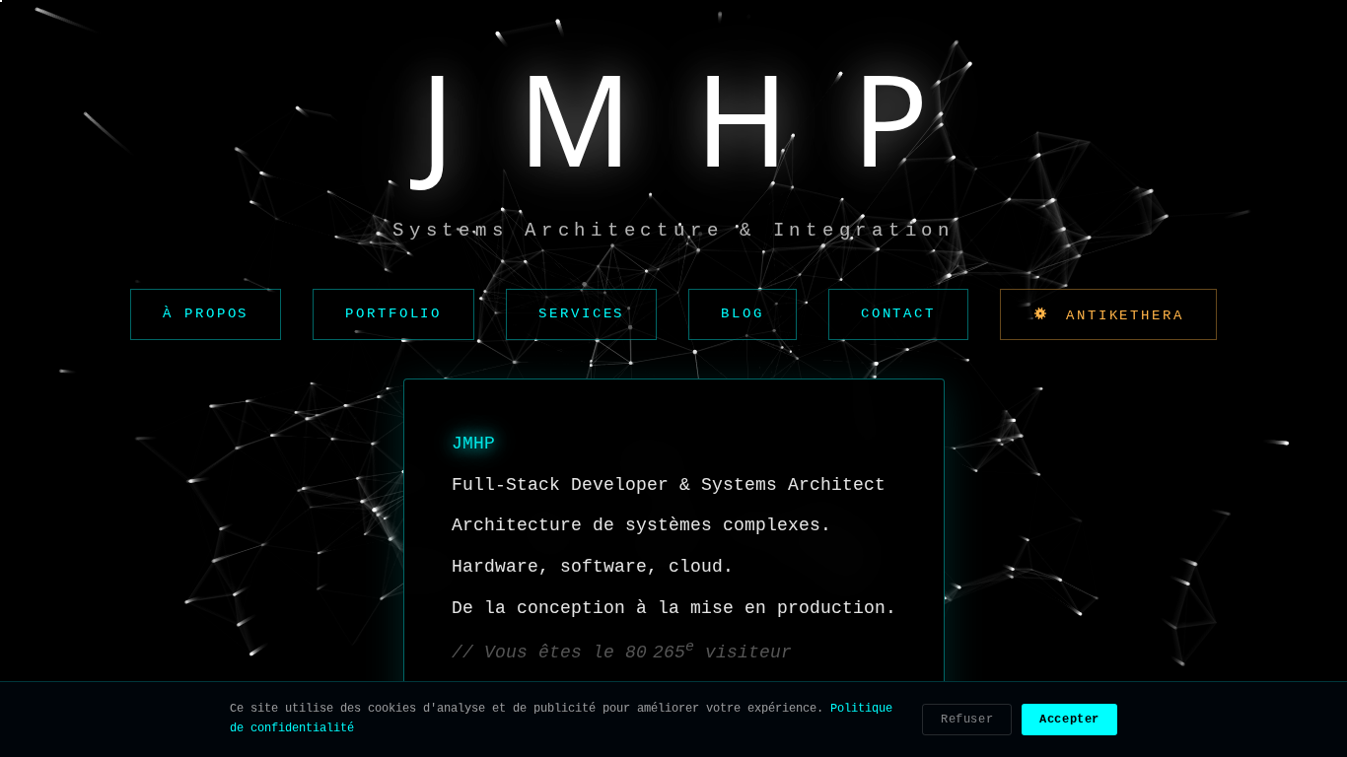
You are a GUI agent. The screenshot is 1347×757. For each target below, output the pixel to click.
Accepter (1069, 719)
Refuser (967, 719)
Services (581, 313)
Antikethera (1119, 315)
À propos (205, 313)
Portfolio (393, 313)
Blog (742, 313)
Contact (898, 313)
